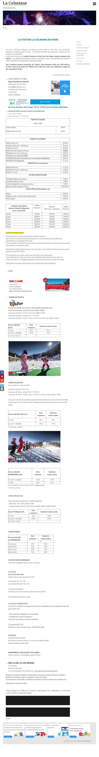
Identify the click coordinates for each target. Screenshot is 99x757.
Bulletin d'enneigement (84, 64)
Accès (79, 42)
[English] (6, 8)
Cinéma (80, 45)
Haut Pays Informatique (84, 741)
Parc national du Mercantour (82, 54)
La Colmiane (15, 3)
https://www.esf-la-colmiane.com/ (20, 291)
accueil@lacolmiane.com (17, 87)
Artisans (80, 61)
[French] (4, 8)
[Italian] (12, 8)
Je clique (73, 736)
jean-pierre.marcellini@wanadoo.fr (46, 671)
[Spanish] (14, 8)
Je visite (51, 736)
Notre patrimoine (82, 50)
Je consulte (30, 736)
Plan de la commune (83, 47)
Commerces (81, 58)
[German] (9, 8)
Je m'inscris (8, 736)
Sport (8, 718)
